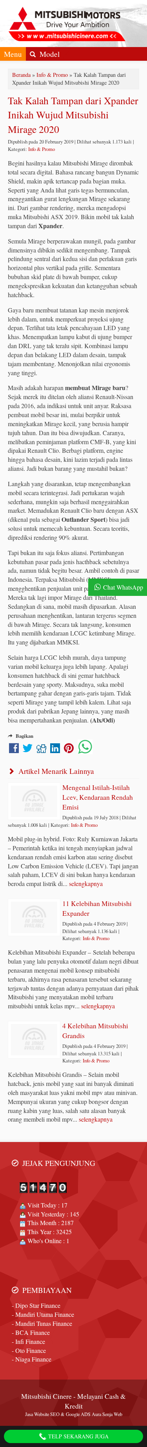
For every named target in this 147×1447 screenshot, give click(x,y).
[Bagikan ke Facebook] (14, 750)
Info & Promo (52, 74)
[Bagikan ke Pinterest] (69, 750)
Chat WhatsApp (123, 587)
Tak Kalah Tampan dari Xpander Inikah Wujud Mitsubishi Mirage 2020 (73, 115)
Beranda (21, 74)
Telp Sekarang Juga (78, 1436)
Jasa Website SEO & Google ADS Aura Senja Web (73, 1414)
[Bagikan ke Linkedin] (55, 750)
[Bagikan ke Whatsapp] (85, 750)
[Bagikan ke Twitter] (28, 750)
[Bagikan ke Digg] (41, 750)
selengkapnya (86, 883)
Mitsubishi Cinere (46, 1396)
